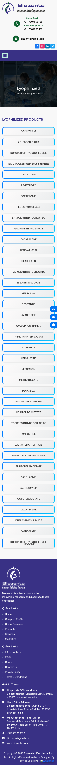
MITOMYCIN (28, 369)
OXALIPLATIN (28, 261)
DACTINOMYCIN (28, 488)
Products (10, 629)
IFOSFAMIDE (28, 347)
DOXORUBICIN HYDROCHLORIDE (28, 153)
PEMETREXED (28, 185)
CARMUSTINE (28, 358)
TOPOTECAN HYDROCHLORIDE (28, 423)
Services (10, 634)
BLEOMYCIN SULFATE (28, 282)
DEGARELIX (28, 391)
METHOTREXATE (28, 380)
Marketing (10, 639)
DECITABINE (28, 304)
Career (9, 662)
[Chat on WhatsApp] (47, 760)
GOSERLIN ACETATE (28, 499)
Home (20, 93)
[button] (5, 55)
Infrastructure (13, 652)
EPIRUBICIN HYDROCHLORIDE (28, 218)
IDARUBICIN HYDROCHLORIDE (28, 272)
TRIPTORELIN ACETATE (28, 466)
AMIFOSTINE (29, 434)
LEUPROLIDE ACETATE (28, 412)
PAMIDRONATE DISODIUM (28, 336)
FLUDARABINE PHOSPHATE (28, 228)
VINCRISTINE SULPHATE (28, 401)
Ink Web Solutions (28, 760)
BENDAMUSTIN (28, 250)
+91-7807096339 (33, 29)
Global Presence (14, 624)
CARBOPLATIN (28, 531)
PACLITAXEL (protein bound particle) (28, 164)
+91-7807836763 (33, 21)
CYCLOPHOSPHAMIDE (28, 326)
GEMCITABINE (28, 131)
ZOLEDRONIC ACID (28, 142)
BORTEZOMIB (28, 196)
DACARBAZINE (29, 239)
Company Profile (14, 619)
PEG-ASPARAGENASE (28, 207)
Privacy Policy (12, 672)
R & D (8, 657)
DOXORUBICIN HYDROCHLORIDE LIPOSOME (28, 543)
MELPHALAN (28, 293)
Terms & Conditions (16, 677)
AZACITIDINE (28, 315)
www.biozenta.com (17, 743)
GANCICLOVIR (29, 174)
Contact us (11, 667)
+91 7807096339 (16, 733)
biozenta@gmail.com (32, 39)
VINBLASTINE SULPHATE (28, 520)
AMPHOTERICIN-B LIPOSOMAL (28, 455)
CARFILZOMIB (28, 477)
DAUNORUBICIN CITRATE (28, 445)
